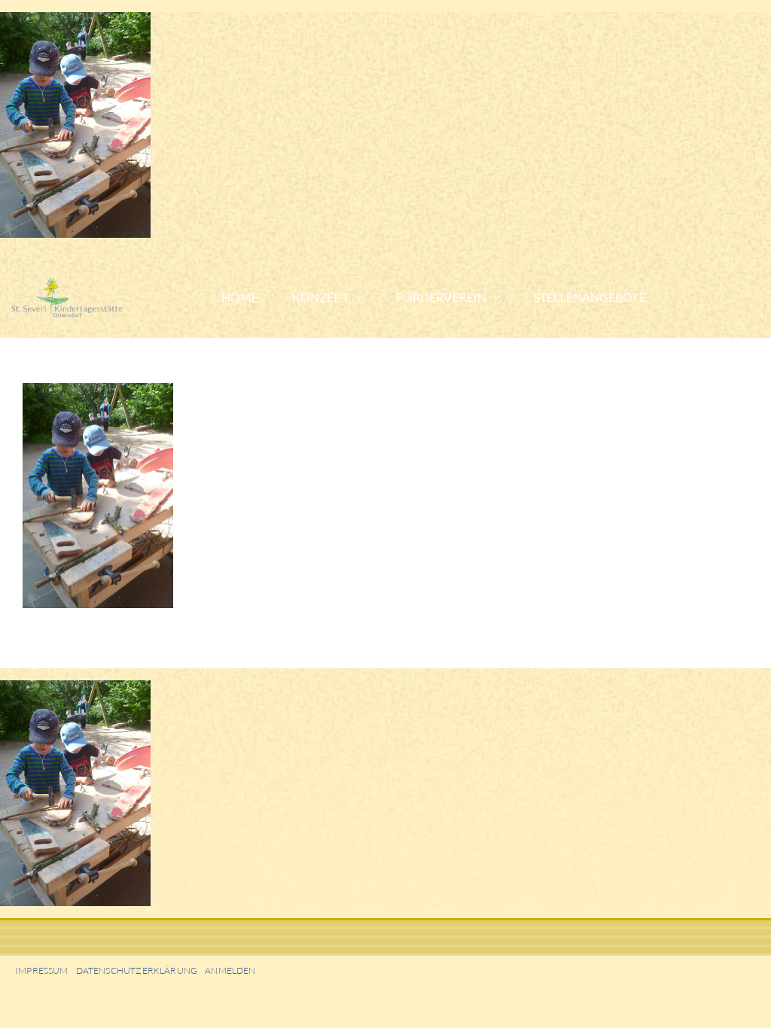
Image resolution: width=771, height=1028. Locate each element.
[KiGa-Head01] (88, 283)
